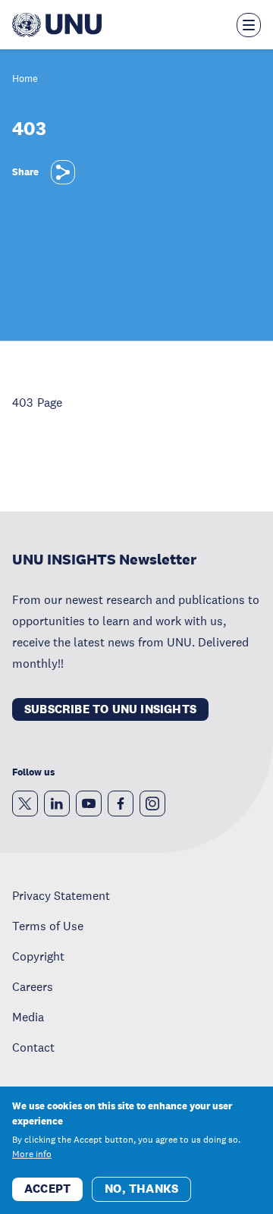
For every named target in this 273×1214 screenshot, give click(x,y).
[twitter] (25, 803)
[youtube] (89, 803)
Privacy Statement (61, 895)
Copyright (38, 956)
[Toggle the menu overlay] (249, 25)
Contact (33, 1047)
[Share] (63, 172)
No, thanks (141, 1189)
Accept (47, 1189)
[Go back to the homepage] (57, 25)
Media (28, 1016)
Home (25, 79)
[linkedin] (57, 803)
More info (32, 1154)
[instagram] (152, 803)
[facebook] (120, 803)
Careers (32, 986)
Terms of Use (47, 925)
